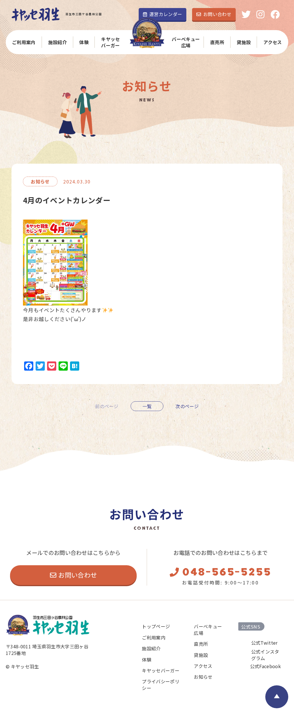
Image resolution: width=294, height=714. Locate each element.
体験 (84, 42)
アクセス (272, 42)
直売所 (217, 42)
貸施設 (244, 42)
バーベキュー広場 (186, 42)
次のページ (187, 406)
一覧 (147, 406)
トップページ (156, 626)
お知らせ (203, 676)
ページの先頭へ (276, 696)
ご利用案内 (24, 42)
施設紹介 (57, 42)
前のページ (107, 406)
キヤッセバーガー (110, 42)
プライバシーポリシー (160, 684)
